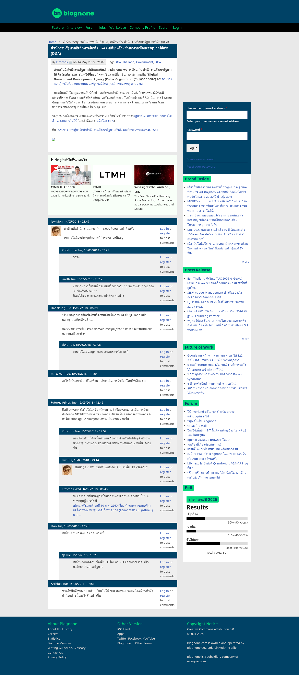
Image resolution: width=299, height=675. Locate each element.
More (245, 261)
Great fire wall (197, 426)
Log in (164, 228)
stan (54, 526)
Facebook (134, 638)
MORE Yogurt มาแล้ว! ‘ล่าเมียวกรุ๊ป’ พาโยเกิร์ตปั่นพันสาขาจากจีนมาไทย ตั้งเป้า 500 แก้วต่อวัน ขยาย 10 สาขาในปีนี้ (217, 206)
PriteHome (69, 250)
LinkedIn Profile (225, 648)
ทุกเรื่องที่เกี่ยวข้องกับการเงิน (205, 444)
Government (144, 62)
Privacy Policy (57, 657)
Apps (120, 634)
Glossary (79, 648)
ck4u (65, 345)
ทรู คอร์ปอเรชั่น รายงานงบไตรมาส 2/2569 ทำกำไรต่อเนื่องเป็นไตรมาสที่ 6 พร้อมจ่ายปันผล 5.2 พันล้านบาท (217, 325)
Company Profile (142, 27)
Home (52, 42)
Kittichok (62, 62)
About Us (54, 629)
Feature (58, 27)
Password (193, 130)
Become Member (59, 643)
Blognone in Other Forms (134, 643)
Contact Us (55, 652)
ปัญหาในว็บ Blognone (201, 421)
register (165, 233)
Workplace (117, 27)
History (67, 629)
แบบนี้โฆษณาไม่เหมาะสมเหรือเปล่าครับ (212, 449)
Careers (53, 634)
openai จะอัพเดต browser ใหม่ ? (208, 440)
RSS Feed (123, 629)
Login (177, 27)
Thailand (128, 62)
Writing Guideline (60, 648)
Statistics (54, 638)
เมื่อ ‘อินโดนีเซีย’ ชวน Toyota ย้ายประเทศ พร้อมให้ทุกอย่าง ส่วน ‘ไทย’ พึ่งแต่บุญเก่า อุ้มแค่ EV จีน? (217, 248)
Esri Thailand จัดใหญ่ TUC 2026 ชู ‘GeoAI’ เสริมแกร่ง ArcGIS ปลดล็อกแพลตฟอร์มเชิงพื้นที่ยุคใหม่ (217, 283)
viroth (66, 279)
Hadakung (58, 308)
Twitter (122, 638)
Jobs (102, 27)
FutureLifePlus (61, 402)
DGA (118, 62)
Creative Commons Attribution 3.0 (210, 629)
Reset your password (201, 166)
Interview (74, 27)
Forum (90, 27)
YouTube (149, 638)
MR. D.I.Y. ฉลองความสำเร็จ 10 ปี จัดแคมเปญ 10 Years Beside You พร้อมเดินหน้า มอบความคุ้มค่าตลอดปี (216, 234)
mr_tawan (57, 373)
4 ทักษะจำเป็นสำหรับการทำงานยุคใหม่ (211, 383)
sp (63, 555)
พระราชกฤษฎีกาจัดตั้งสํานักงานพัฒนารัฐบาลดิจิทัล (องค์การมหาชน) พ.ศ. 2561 (108, 130)
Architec (56, 584)
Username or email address (206, 108)
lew (53, 221)
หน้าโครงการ (105, 121)
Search (164, 27)
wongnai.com (196, 661)
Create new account (200, 159)
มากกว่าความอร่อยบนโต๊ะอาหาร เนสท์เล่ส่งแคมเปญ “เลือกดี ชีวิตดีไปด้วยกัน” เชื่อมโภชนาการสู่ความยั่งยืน (215, 220)
